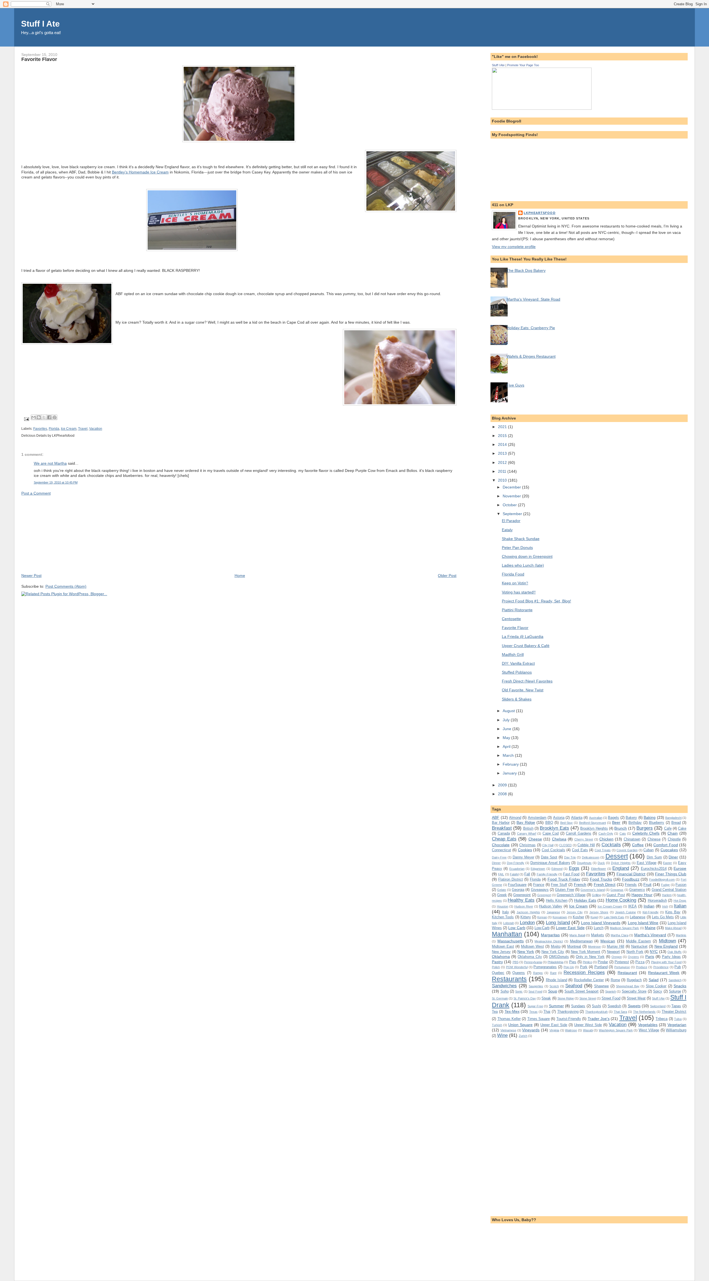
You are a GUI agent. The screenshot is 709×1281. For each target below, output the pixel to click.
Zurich (523, 1035)
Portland (601, 967)
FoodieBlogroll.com (662, 879)
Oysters (633, 956)
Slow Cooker (656, 986)
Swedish (614, 1006)
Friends (631, 885)
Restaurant (627, 972)
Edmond (556, 868)
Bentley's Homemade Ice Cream (140, 172)
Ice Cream (68, 429)
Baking (650, 817)
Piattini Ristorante (517, 610)
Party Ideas (671, 957)
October (510, 505)
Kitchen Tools (503, 917)
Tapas (676, 1006)
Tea (495, 1011)
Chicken (606, 839)
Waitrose (571, 1030)
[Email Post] (26, 419)
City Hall (547, 845)
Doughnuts (584, 863)
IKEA (632, 906)
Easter (667, 863)
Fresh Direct (605, 884)
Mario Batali (577, 935)
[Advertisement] (62, 534)
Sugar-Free (535, 1006)
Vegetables (647, 1024)
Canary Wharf (526, 833)
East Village (646, 863)
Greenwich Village (571, 895)
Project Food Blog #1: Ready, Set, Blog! (536, 601)
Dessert (616, 856)
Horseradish (657, 900)
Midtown (667, 941)
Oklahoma (501, 956)
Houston (502, 906)
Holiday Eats (585, 900)
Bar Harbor (500, 822)
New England (666, 946)
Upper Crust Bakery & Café (525, 645)
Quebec (498, 973)
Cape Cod (551, 833)
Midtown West (532, 946)
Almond (515, 817)
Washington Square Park (616, 1030)
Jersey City (575, 912)
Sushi (596, 1006)
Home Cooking (621, 900)
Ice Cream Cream (610, 906)
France (538, 885)
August (509, 711)
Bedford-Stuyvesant (592, 822)
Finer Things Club (670, 874)
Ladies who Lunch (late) (523, 565)
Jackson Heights (528, 912)
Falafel (514, 874)
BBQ (549, 822)
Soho (504, 991)
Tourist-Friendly (568, 1019)
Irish (665, 906)
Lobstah (508, 923)
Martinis (681, 935)
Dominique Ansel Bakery (550, 863)
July (507, 720)
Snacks (680, 986)
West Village (649, 1030)
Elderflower (598, 868)
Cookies (525, 850)
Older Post (447, 575)
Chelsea (559, 839)
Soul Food (535, 991)
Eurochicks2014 (654, 868)
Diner (673, 857)
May (507, 737)
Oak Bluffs (674, 951)
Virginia (554, 1030)
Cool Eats (580, 850)
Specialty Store (634, 991)
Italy (505, 912)
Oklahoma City (530, 957)
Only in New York (590, 957)
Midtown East (503, 946)
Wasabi (588, 1030)
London (527, 922)
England (620, 868)
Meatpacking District (549, 941)
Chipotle (674, 839)
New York (525, 951)
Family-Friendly (547, 874)
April (507, 746)
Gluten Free (564, 890)
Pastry (497, 962)
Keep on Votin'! (515, 583)
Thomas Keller (509, 1019)
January (510, 773)
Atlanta (576, 817)
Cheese (535, 839)
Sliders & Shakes (516, 699)
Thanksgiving (568, 1011)
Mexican (607, 941)
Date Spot (549, 857)
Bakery (631, 817)
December (512, 487)
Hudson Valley (550, 906)
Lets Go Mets (663, 917)
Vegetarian (676, 1024)
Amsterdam (537, 817)
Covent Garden (627, 850)
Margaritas (550, 935)
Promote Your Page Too (523, 65)
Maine (650, 927)
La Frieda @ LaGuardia (522, 636)
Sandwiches (504, 985)
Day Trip (570, 857)
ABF (495, 817)
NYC (654, 951)
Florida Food (513, 574)
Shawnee (601, 986)
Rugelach (634, 980)
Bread (676, 822)
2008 (503, 794)
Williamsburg (676, 1030)
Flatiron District (510, 879)
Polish (496, 967)
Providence (661, 967)
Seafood (573, 985)
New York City (552, 952)
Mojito (556, 946)
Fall (527, 874)
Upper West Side (588, 1025)
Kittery (525, 917)
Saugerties (536, 986)
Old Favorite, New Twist (522, 690)
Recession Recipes (584, 972)
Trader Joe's (599, 1018)
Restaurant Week (663, 972)
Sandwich (675, 980)
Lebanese (637, 917)
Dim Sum (654, 857)
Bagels (613, 817)
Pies (572, 962)
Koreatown (560, 917)
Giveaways (540, 890)
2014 (503, 444)
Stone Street (587, 998)
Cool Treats (603, 850)
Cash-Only (605, 833)
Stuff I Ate (40, 23)
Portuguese (622, 967)
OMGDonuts (559, 957)
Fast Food (571, 874)
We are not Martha (50, 463)
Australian (595, 817)
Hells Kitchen (556, 900)
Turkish (497, 1025)
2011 (502, 471)
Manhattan (507, 934)
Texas (533, 1011)
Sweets (634, 1006)
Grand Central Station (669, 890)
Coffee (638, 845)
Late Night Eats (614, 917)
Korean (542, 917)
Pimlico (587, 962)
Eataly (507, 530)
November (512, 496)
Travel (83, 429)
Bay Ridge (526, 822)
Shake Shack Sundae (521, 538)
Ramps (538, 973)
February (511, 764)
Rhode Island (556, 980)
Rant (553, 973)
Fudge (665, 884)
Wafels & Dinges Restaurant (531, 356)
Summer (556, 1006)
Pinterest (622, 962)
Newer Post (31, 575)
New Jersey (501, 952)
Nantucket (639, 946)
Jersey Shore (598, 912)
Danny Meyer (523, 857)
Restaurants (509, 979)
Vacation (95, 429)
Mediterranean (581, 941)
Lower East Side (570, 927)
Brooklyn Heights (594, 828)
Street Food (611, 998)
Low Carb (516, 927)
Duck (601, 863)
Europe (680, 868)
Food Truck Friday (564, 879)
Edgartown (538, 868)
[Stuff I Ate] (542, 108)
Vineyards (531, 1030)
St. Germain (500, 998)
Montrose (594, 946)
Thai (546, 1011)
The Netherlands (644, 1011)
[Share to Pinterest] (54, 417)
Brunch (620, 828)
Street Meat (636, 998)
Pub (677, 967)
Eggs (574, 868)
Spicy (657, 991)
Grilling (596, 895)
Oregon (617, 956)
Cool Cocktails (553, 850)
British (528, 828)
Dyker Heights (621, 863)
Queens (518, 973)
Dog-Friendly (515, 863)
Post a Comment (36, 493)
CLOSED (565, 845)
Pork (583, 967)
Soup (552, 991)
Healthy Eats (521, 900)
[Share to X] (44, 417)
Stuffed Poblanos (517, 672)
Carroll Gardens (578, 833)
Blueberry (656, 822)
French (580, 884)
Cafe (668, 828)
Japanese (553, 912)
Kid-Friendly (651, 912)
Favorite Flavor (515, 627)
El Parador (511, 520)
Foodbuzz (630, 879)
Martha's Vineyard (650, 935)
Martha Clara (619, 935)
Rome (615, 980)
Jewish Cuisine (625, 912)
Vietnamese (508, 1030)
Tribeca (661, 1019)
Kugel (594, 917)
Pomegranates (545, 967)
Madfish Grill (513, 654)
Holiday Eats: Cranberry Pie (531, 328)
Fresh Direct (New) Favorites (527, 681)
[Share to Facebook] (49, 417)
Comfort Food (665, 845)
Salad (654, 980)
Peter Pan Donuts (517, 547)
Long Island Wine (643, 923)
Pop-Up (569, 967)
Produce (641, 967)
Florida (54, 429)
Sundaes (578, 1006)
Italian (680, 906)
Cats (623, 833)
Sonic (519, 991)
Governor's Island (592, 889)
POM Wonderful (517, 967)
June (507, 729)
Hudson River (523, 906)
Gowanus (616, 889)
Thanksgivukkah (596, 1011)
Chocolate (501, 845)
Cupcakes (669, 850)
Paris (649, 956)
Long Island (558, 922)
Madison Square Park (624, 928)
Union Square (520, 1024)
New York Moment (585, 952)
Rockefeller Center (589, 980)
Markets (597, 935)
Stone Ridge (566, 998)
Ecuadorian (517, 868)
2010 (503, 480)
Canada (504, 833)
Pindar (603, 962)
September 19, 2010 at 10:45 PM (56, 482)
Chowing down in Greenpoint (527, 556)
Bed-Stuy (566, 822)
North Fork (634, 952)
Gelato (501, 889)
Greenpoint (522, 895)
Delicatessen (590, 857)
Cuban (648, 850)
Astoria (558, 817)
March (509, 755)
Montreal (574, 946)
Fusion (680, 885)
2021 (503, 427)
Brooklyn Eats (554, 828)
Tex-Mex (512, 1011)
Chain (672, 833)
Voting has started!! (519, 592)
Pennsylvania (533, 962)
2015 (503, 435)
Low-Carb (542, 928)
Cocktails (611, 844)
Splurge (675, 991)
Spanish (610, 991)
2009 (503, 785)
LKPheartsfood (540, 212)
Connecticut (501, 850)
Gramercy (637, 890)
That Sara (620, 1011)
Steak (546, 998)
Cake (682, 828)
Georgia (518, 890)
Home (240, 575)
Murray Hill (615, 946)
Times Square (538, 1019)
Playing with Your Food (666, 962)
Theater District (674, 1011)
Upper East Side (553, 1025)
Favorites (40, 429)
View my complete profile (514, 246)
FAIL (501, 874)
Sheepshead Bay (627, 986)
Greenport (544, 895)
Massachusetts (510, 941)
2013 (503, 453)
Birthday (635, 822)
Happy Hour (642, 895)
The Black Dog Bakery (526, 270)
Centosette (511, 619)
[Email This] (33, 417)
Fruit (647, 884)
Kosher (578, 917)
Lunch (598, 928)
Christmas (527, 845)
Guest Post (616, 895)
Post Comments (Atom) (65, 586)
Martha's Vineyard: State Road (533, 299)
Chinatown (632, 839)
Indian (649, 906)
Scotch (554, 986)
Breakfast (502, 828)
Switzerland (658, 1006)
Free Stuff (559, 885)
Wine (502, 1035)
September (513, 514)
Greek (502, 895)
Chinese (654, 839)
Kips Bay (672, 912)
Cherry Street (583, 839)
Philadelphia (555, 962)
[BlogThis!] (39, 417)
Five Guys (515, 385)
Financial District (630, 874)
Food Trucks (601, 879)
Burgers (644, 828)
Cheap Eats (504, 839)
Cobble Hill (586, 845)
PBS (515, 962)
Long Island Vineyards (600, 923)
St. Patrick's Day (524, 998)
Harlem (667, 895)
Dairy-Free (499, 857)
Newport (613, 952)
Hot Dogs (680, 900)
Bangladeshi (673, 817)
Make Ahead (673, 928)
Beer (616, 822)
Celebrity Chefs (645, 833)
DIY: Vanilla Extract (518, 663)
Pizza (639, 962)
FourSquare (517, 885)
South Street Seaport (581, 991)
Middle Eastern (638, 941)
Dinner (496, 863)
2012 (503, 462)
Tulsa (678, 1019)
